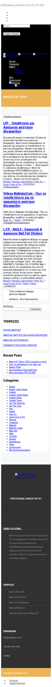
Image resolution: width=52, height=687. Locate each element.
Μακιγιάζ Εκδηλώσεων (19, 602)
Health (12, 411)
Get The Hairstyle (17, 403)
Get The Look (15, 406)
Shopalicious (14, 441)
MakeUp (12, 425)
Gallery (12, 67)
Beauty (7, 181)
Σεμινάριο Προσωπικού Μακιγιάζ (23, 613)
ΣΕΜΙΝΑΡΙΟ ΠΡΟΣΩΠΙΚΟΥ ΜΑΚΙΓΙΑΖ (20, 345)
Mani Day (13, 430)
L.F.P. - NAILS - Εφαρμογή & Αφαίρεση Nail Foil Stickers (22, 231)
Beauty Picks (15, 367)
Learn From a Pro (12, 184)
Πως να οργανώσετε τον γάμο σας (25, 364)
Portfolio (13, 436)
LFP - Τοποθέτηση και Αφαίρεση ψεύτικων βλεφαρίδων (18, 127)
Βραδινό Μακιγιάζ (17, 608)
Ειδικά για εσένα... (12, 528)
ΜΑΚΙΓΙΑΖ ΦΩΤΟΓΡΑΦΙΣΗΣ (15, 340)
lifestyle (12, 419)
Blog (11, 77)
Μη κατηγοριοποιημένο (19, 450)
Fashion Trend (15, 400)
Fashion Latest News (18, 395)
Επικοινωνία (15, 80)
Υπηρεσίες (14, 64)
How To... (39, 181)
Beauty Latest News (22, 181)
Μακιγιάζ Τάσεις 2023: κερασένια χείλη (28, 361)
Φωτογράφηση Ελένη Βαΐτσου (23, 370)
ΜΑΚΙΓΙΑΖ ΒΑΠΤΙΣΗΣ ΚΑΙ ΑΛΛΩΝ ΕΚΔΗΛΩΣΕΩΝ (25, 335)
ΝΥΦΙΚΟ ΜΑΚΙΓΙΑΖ (12, 330)
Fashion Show (15, 397)
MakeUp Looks (16, 428)
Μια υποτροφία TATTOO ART (22, 372)
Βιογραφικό (20, 72)
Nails (25, 283)
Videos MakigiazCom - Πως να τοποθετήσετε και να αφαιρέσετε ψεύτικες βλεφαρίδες (24, 199)
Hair (11, 408)
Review (12, 439)
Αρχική (12, 61)
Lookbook (13, 422)
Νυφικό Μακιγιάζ (16, 591)
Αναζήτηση (8, 306)
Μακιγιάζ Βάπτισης (17, 597)
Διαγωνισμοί (15, 447)
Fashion (12, 392)
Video (18, 220)
